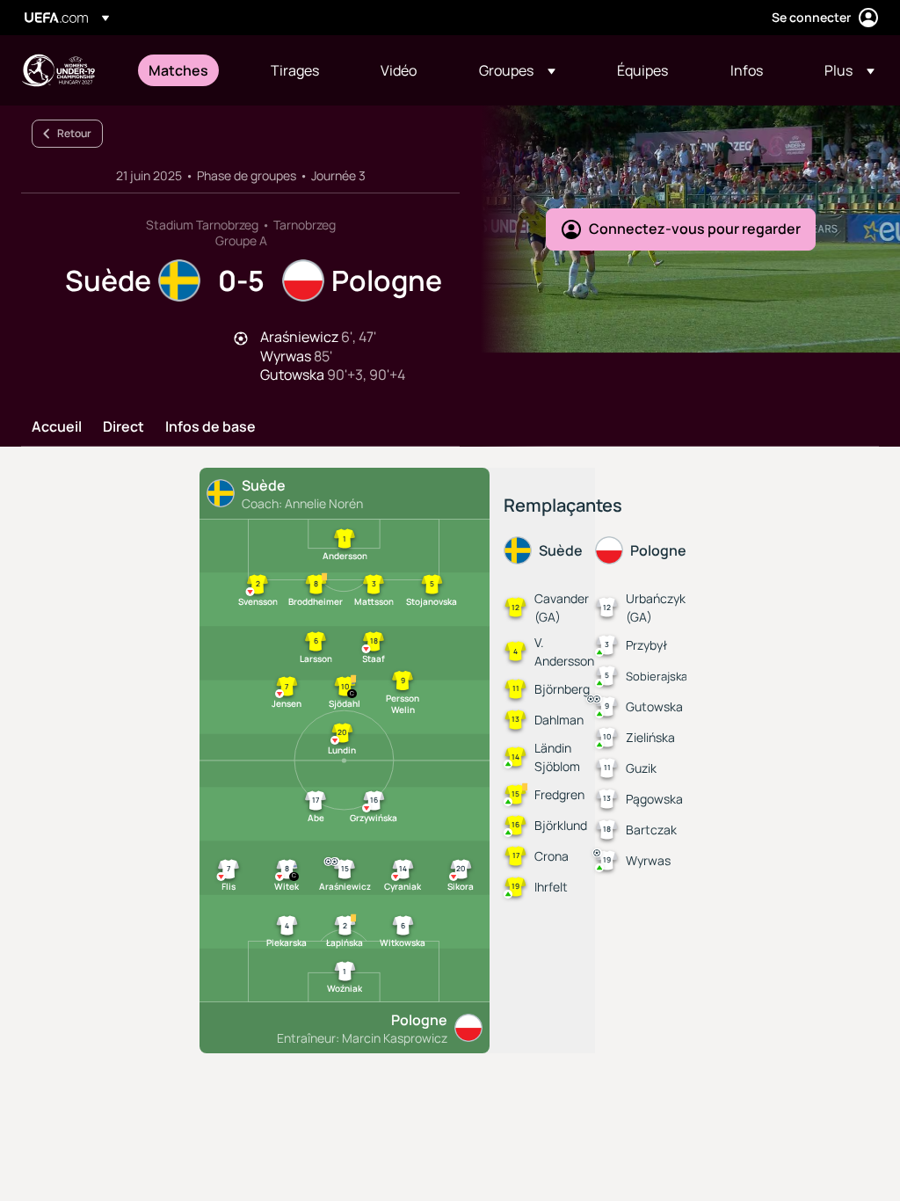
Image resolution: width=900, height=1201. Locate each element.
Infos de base (210, 427)
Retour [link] (74, 133)
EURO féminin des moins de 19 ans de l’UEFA (58, 70)
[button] (517, 70)
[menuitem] (187, 70)
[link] (178, 70)
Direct (123, 427)
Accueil (57, 427)
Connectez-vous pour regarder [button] (695, 228)
